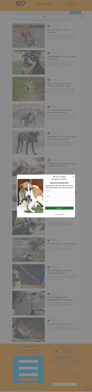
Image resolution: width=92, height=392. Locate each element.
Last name (48, 196)
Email (46, 201)
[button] (73, 176)
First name (48, 190)
